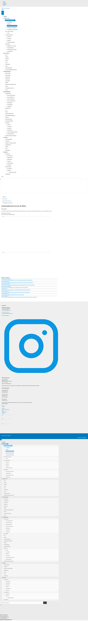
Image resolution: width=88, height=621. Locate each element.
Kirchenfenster (8, 144)
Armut (5, 491)
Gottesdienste (9, 22)
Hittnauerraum (9, 104)
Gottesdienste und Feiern (9, 20)
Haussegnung (7, 64)
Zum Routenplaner (5, 315)
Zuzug (6, 62)
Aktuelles (4, 3)
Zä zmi (8, 33)
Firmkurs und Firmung (11, 42)
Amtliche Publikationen (9, 113)
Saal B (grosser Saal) (9, 524)
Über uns (6, 152)
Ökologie (8, 124)
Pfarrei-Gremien (8, 166)
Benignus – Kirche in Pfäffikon (8, 568)
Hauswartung (9, 159)
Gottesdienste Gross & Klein (12, 25)
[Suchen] (45, 603)
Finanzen (6, 117)
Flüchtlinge (9, 128)
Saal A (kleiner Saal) (10, 97)
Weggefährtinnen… (10, 47)
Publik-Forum (4, 411)
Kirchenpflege (7, 108)
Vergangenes (7, 150)
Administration (9, 157)
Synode (6, 111)
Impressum (79, 437)
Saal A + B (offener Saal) (9, 526)
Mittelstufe (9, 38)
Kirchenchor (5, 504)
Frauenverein (6, 502)
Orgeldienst (7, 590)
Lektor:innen (7, 80)
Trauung (5, 482)
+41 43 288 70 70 (5, 312)
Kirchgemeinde (7, 91)
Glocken (6, 146)
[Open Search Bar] (2, 9)
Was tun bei (6, 53)
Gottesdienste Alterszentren (12, 29)
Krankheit (7, 58)
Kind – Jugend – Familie (9, 31)
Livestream (4, 4)
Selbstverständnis (8, 139)
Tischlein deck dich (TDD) (7, 513)
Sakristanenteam (8, 588)
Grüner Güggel (9, 130)
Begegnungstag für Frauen (12, 49)
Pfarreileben (6, 18)
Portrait (6, 137)
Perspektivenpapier (10, 133)
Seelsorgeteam (9, 155)
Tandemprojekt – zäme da (10, 471)
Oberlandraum (9, 102)
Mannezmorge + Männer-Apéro (10, 84)
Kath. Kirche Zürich (5, 409)
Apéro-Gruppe (7, 73)
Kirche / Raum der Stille (11, 95)
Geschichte (7, 141)
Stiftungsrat (9, 168)
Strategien (7, 122)
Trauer (6, 60)
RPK (4, 535)
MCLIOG (6, 86)
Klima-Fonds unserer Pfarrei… (10, 557)
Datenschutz (84, 437)
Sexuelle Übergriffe (7, 493)
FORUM (4, 2)
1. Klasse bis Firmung (7, 460)
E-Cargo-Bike (9, 126)
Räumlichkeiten (8, 93)
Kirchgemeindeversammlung (10, 115)
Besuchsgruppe (8, 75)
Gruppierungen (7, 71)
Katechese (9, 161)
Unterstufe (9, 36)
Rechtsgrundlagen (8, 119)
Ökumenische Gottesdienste (12, 27)
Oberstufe (9, 40)
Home (4, 1)
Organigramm (6, 599)
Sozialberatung (10, 51)
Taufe (5, 480)
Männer (6, 82)
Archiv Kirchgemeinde (7, 546)
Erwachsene (6, 469)
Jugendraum (9, 106)
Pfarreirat (9, 170)
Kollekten (7, 449)
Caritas (3, 408)
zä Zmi (5, 515)
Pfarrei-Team (6, 579)
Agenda (5, 16)
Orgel (6, 148)
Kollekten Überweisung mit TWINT (11, 69)
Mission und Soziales (12, 172)
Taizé (3, 410)
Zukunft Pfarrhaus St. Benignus (10, 135)
